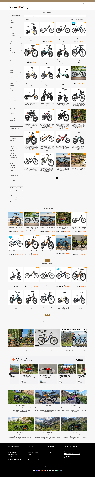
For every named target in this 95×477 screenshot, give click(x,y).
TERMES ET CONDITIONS (32, 456)
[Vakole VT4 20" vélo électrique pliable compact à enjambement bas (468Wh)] (63, 160)
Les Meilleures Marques (44, 8)
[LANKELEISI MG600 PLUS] (21, 397)
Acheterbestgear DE (12, 462)
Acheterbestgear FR (25, 462)
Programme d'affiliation (12, 454)
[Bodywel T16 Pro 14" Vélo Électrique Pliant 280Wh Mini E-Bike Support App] (63, 73)
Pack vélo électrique (58, 6)
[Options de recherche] (85, 16)
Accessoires (67, 6)
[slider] (10, 190)
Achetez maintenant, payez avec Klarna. (15, 450)
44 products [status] (26, 19)
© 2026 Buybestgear (47, 472)
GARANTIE (30, 454)
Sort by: (77, 19)
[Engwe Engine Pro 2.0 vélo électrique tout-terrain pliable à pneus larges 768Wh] (78, 138)
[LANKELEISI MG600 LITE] (47, 397)
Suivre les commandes (12, 3)
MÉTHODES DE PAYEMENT (32, 450)
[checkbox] (16, 17)
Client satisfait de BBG (12, 457)
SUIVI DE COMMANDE (51, 450)
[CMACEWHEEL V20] (74, 397)
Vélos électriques (47, 6)
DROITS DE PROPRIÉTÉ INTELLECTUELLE (14, 459)
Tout (47, 260)
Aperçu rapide (15, 225)
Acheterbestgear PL (51, 462)
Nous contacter (24, 3)
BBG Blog (10, 456)
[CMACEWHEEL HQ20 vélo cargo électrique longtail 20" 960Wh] (31, 95)
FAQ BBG (19, 3)
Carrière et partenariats (12, 452)
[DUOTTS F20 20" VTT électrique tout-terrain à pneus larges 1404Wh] (31, 116)
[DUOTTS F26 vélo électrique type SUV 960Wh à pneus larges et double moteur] (47, 116)
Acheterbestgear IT (38, 462)
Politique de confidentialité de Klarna (35, 459)
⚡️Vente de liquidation (30, 6)
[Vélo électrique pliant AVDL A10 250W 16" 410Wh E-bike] (63, 95)
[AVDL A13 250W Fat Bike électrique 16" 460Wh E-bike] (47, 95)
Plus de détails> (21, 413)
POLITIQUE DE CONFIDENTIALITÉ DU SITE (35, 457)
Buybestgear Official (22, 359)
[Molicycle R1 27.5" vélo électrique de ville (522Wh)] (78, 160)
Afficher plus (12, 52)
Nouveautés (39, 6)
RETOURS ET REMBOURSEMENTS (33, 452)
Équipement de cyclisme (31, 8)
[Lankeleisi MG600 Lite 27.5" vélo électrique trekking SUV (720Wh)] (78, 73)
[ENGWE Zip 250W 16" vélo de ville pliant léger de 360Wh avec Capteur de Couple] (31, 29)
